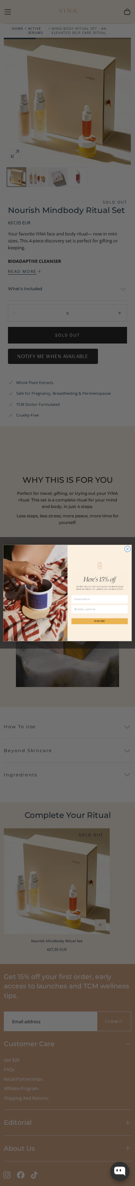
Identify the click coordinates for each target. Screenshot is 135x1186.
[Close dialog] (127, 549)
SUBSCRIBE (99, 621)
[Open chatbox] (119, 1171)
